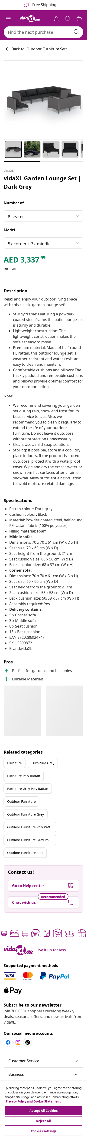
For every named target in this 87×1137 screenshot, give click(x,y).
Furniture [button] (14, 763)
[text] (25, 261)
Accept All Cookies (43, 1111)
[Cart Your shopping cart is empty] (79, 19)
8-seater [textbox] (16, 216)
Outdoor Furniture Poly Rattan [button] (30, 827)
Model (9, 229)
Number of (14, 202)
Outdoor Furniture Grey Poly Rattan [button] (31, 840)
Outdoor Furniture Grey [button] (25, 814)
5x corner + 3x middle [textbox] (29, 243)
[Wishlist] (67, 19)
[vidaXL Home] (29, 18)
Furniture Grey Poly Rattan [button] (27, 788)
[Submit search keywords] (76, 31)
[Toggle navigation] (8, 18)
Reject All (43, 1121)
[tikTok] (27, 1042)
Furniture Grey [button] (43, 763)
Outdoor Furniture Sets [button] (25, 852)
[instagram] (18, 1042)
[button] (43, 1061)
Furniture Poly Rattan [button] (23, 776)
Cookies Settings (43, 1131)
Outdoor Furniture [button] (21, 801)
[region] (43, 1109)
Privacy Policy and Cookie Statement (33, 1101)
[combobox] (43, 32)
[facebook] (8, 1042)
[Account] (56, 19)
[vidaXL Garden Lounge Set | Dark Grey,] (43, 100)
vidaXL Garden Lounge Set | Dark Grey (42, 182)
